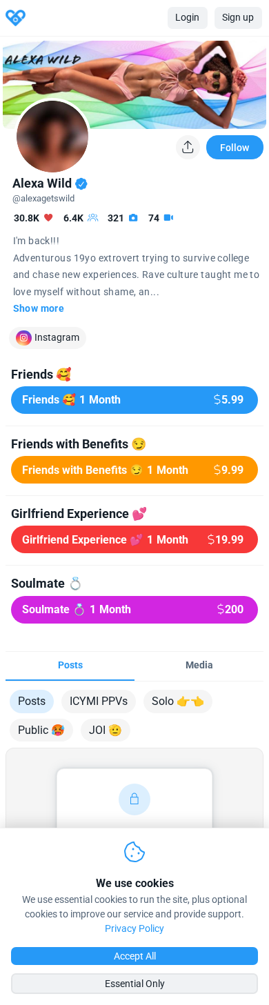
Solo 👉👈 (178, 701)
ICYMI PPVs (99, 701)
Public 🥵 (41, 730)
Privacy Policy (134, 928)
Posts (32, 701)
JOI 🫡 (105, 730)
